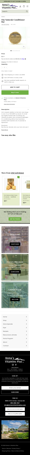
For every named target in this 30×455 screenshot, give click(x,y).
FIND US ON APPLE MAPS (15, 414)
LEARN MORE (15, 272)
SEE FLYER (15, 299)
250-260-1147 (15, 403)
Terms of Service (6, 448)
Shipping (3, 62)
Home (2, 16)
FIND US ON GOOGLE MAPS (15, 409)
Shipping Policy (6, 451)
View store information (9, 104)
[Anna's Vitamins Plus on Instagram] (13, 365)
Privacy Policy (16, 448)
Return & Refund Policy (18, 451)
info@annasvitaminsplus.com (15, 405)
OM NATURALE (5, 24)
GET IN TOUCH (15, 219)
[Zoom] (23, 46)
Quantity (4, 64)
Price (3, 54)
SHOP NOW (15, 244)
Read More (4, 130)
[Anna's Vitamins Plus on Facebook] (16, 365)
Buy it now (15, 92)
